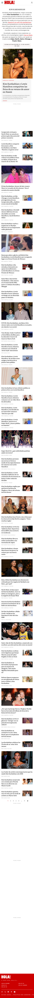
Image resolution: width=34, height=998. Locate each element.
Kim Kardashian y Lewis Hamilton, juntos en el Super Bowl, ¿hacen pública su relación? (10, 422)
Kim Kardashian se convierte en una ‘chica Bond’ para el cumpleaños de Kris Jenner (10, 733)
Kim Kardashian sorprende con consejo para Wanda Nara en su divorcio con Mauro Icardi (10, 783)
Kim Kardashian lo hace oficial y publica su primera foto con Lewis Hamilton (15, 389)
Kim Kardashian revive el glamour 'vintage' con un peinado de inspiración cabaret (9, 722)
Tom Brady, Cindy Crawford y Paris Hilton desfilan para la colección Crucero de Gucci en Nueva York (10, 336)
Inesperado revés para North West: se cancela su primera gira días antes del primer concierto (10, 135)
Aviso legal (6, 994)
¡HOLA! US (4, 985)
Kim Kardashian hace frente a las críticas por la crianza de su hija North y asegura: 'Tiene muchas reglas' (16, 519)
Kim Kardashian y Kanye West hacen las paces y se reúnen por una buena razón (9, 551)
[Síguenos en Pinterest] (12, 992)
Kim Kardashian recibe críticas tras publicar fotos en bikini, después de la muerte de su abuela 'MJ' (10, 158)
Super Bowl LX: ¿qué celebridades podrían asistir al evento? (15, 452)
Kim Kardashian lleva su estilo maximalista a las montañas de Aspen (9, 540)
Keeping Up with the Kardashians (19, 22)
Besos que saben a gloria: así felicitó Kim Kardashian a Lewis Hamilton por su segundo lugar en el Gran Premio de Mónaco (16, 257)
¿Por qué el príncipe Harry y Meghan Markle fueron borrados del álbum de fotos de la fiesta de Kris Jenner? (16, 711)
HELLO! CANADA (22, 985)
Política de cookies (22, 994)
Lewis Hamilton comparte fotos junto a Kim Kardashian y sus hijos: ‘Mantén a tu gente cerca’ (10, 147)
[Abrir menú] (2, 2)
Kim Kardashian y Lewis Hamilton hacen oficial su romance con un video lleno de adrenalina (10, 399)
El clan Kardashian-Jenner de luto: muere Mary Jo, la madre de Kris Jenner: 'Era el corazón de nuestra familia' (15, 188)
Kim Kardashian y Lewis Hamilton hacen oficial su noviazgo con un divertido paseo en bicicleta (10, 294)
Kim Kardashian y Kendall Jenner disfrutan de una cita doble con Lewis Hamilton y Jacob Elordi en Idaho (10, 214)
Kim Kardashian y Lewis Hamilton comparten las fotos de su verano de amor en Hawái (16, 87)
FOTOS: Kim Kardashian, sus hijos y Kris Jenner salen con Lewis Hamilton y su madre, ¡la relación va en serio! (16, 325)
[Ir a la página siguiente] (27, 801)
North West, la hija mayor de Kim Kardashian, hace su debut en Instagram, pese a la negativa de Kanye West (10, 593)
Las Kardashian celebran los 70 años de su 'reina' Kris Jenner (10, 744)
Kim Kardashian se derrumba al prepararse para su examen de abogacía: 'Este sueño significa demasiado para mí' (9, 667)
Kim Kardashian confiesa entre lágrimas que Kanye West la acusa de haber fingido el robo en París (10, 654)
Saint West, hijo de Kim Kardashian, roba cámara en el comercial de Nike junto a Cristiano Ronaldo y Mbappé (10, 283)
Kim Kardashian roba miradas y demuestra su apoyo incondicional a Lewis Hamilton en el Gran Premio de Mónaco (10, 269)
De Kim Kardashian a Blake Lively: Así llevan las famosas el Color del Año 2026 (10, 614)
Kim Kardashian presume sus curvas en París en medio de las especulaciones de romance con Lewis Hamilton (10, 463)
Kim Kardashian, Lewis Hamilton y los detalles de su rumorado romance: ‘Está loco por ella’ (10, 410)
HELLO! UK (4, 986)
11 (24, 800)
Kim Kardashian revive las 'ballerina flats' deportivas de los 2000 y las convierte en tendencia (10, 530)
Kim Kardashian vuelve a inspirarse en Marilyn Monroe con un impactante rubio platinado (10, 226)
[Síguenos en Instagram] (8, 992)
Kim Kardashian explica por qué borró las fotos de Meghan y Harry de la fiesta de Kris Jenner (10, 489)
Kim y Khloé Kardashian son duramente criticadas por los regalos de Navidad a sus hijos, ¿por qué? (15, 582)
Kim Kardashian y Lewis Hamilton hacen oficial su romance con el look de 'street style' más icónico (10, 347)
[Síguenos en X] (5, 992)
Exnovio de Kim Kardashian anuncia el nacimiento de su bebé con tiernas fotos (10, 603)
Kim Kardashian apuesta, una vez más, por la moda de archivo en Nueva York (10, 794)
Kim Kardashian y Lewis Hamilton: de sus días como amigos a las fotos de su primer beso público (10, 359)
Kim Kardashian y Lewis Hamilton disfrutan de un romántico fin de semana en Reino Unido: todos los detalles (10, 476)
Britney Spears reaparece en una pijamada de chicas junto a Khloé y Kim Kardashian (10, 680)
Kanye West (28, 35)
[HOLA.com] (17, 976)
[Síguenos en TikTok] (15, 992)
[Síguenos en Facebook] (2, 992)
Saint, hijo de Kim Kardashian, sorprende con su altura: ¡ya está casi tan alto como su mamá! (16, 644)
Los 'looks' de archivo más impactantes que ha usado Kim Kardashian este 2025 (16, 773)
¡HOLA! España (5, 983)
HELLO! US (21, 983)
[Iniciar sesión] (32, 2)
